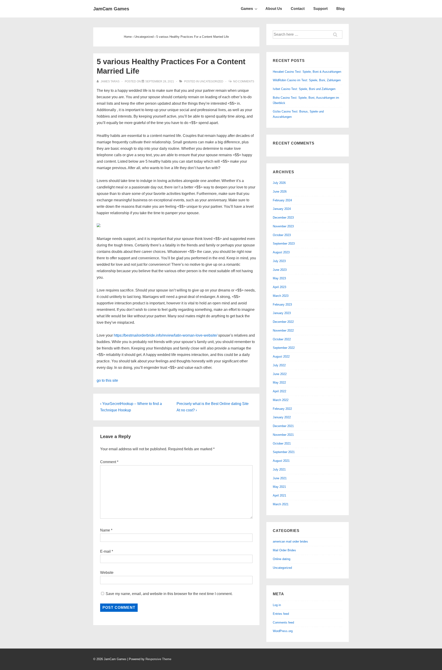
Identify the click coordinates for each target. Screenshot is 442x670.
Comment (109, 462)
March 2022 (280, 400)
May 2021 (279, 486)
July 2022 (279, 365)
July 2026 (279, 183)
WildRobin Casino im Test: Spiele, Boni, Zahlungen (307, 80)
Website (106, 573)
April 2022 (279, 391)
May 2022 (279, 382)
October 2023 (282, 235)
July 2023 (279, 261)
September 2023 (284, 243)
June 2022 (280, 374)
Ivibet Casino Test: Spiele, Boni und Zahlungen (304, 89)
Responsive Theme (158, 659)
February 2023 (282, 304)
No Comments (243, 81)
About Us (273, 9)
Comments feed (283, 622)
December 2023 (283, 217)
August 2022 (281, 356)
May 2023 (279, 278)
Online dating (281, 559)
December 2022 (283, 321)
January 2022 (282, 417)
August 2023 (281, 252)
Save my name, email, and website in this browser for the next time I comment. (169, 594)
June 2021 (280, 478)
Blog (340, 9)
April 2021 (279, 495)
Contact (298, 9)
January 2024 (282, 209)
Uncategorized (211, 81)
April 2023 (279, 287)
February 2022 (282, 408)
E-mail (105, 551)
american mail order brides (290, 541)
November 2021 (283, 434)
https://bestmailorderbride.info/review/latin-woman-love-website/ (165, 335)
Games (247, 9)
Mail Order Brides (284, 550)
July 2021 (279, 469)
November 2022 (283, 330)
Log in (277, 605)
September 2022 (284, 347)
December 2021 (283, 426)
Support (320, 9)
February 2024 (282, 200)
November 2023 (283, 226)
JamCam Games (111, 8)
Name (105, 530)
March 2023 (280, 295)
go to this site (107, 380)
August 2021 (281, 460)
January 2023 (282, 313)
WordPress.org (283, 631)
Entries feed (281, 613)
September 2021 (284, 452)
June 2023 (280, 269)
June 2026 (280, 191)
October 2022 (282, 339)
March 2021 (280, 504)
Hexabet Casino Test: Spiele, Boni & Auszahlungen (307, 71)
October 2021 (282, 443)
